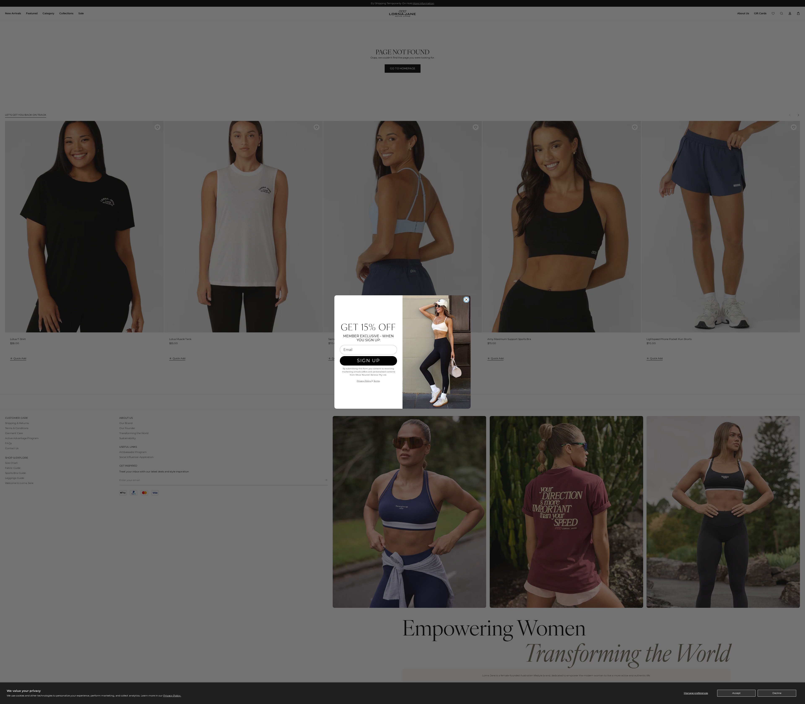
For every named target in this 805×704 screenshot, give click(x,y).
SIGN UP (368, 360)
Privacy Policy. (172, 695)
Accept (736, 693)
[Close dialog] (466, 299)
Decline (777, 693)
